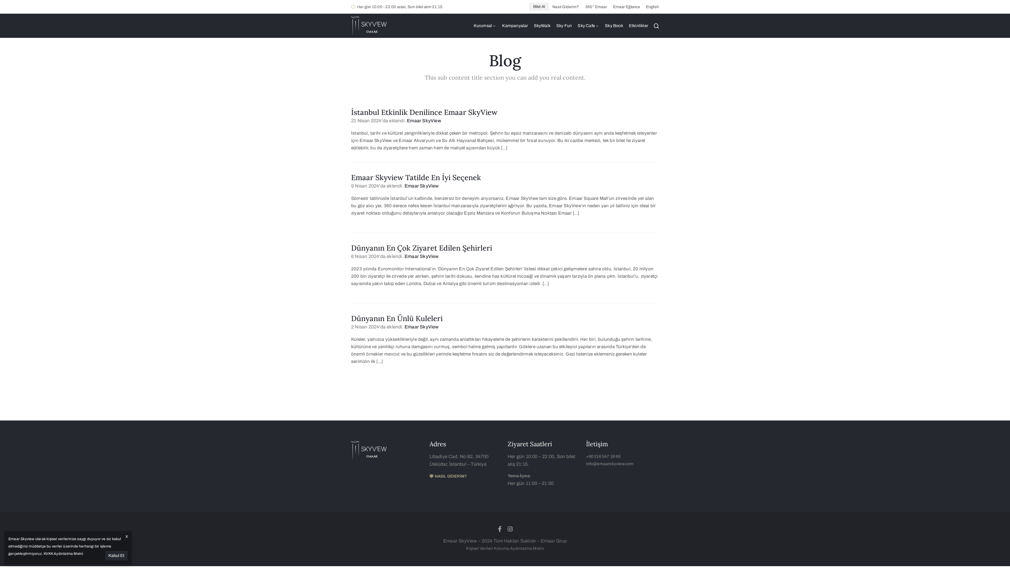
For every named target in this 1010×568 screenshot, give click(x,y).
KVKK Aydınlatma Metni (63, 554)
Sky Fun (564, 25)
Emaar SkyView (424, 120)
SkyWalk (542, 25)
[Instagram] (510, 529)
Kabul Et (116, 555)
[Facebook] (499, 529)
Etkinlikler (638, 25)
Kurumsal (483, 25)
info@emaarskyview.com (610, 464)
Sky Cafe (586, 25)
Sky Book (614, 25)
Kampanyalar (515, 25)
